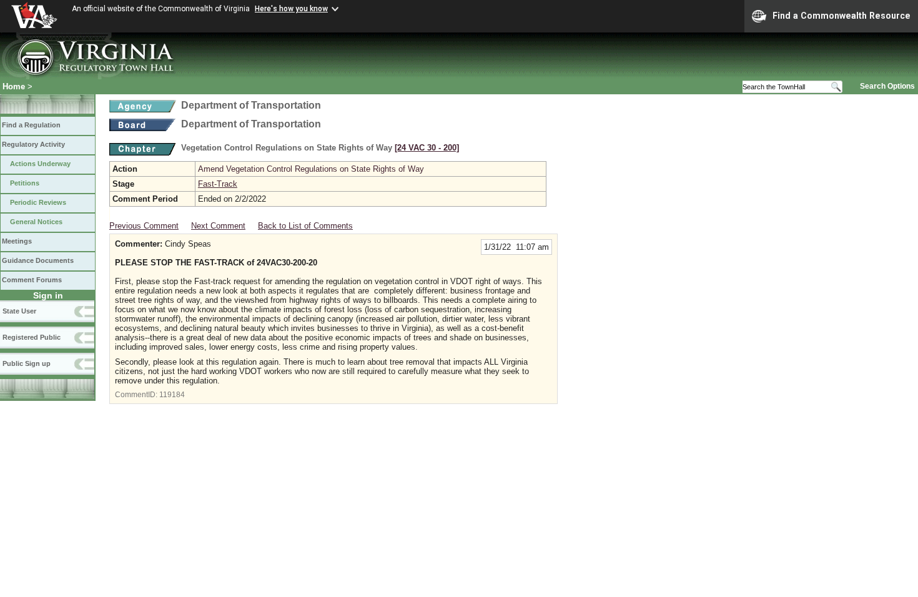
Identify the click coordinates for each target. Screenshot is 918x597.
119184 (172, 394)
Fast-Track (217, 184)
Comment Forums (32, 280)
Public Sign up (26, 363)
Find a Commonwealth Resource (841, 16)
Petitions (24, 183)
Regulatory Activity (33, 144)
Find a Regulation (31, 125)
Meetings (17, 241)
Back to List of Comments (305, 225)
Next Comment (218, 225)
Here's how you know (291, 8)
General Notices (36, 221)
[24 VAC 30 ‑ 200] (427, 147)
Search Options (887, 86)
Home (13, 86)
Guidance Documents (38, 260)
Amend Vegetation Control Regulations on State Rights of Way (311, 169)
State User (19, 311)
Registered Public (31, 337)
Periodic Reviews (38, 202)
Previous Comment (144, 225)
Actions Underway (40, 163)
